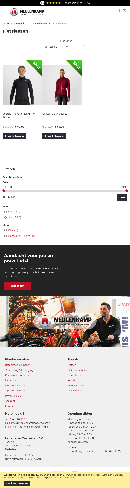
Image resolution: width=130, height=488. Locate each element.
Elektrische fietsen (78, 370)
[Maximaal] (126, 190)
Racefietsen (74, 380)
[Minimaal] (3, 190)
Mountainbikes (76, 385)
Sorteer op (51, 46)
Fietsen (72, 364)
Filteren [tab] (9, 169)
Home (6, 23)
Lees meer (17, 285)
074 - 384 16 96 (18, 419)
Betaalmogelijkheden (17, 364)
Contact (10, 406)
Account (10, 400)
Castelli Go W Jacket (54, 113)
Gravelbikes (74, 375)
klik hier (12, 426)
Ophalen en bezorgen (17, 390)
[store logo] (27, 12)
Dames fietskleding (41, 23)
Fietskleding (20, 23)
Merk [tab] (6, 206)
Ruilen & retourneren (17, 375)
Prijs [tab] (5, 182)
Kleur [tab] (6, 225)
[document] (65, 480)
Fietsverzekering (15, 385)
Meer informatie (66, 477)
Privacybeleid (13, 395)
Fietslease (11, 380)
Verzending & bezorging (19, 370)
